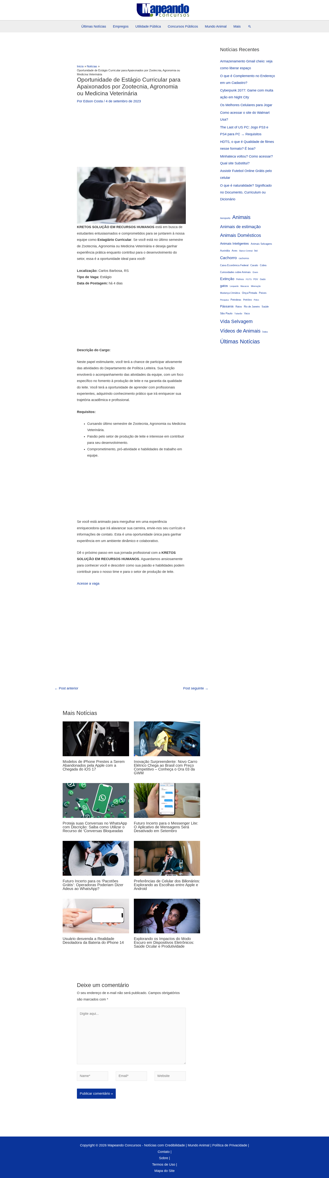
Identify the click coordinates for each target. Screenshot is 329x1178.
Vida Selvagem (236, 321)
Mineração (256, 286)
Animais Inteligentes (234, 243)
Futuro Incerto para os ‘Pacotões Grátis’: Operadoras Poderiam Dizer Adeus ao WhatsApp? (93, 885)
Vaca (247, 313)
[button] (249, 26)
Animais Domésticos (240, 235)
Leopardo (234, 286)
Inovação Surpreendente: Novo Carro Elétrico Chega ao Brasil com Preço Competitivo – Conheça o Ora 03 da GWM (165, 767)
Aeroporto (225, 218)
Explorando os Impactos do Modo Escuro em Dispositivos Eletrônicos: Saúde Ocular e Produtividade (164, 942)
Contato (164, 1152)
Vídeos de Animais (240, 331)
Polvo (256, 300)
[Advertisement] (131, 138)
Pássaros (227, 306)
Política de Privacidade (229, 1145)
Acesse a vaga (88, 583)
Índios (265, 332)
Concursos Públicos (183, 26)
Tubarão (238, 313)
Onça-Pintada (249, 292)
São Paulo (226, 313)
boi (256, 250)
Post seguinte (195, 688)
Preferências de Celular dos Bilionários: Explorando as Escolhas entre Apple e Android (167, 885)
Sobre (163, 1158)
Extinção (227, 279)
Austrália (225, 250)
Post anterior (66, 688)
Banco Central (245, 251)
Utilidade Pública (148, 26)
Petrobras (236, 299)
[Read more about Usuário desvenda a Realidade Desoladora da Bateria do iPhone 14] (96, 916)
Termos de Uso (163, 1164)
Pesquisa (224, 300)
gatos (224, 286)
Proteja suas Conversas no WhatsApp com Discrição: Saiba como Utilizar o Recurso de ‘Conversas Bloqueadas (95, 827)
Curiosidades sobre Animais (235, 272)
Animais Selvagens (261, 243)
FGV (255, 279)
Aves (234, 250)
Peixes (263, 293)
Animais (241, 217)
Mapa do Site (164, 1171)
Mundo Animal (216, 26)
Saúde (265, 306)
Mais (237, 26)
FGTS (249, 279)
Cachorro (228, 257)
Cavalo (254, 265)
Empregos (121, 26)
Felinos (240, 279)
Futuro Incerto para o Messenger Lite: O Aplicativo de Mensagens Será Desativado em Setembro (166, 827)
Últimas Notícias (93, 26)
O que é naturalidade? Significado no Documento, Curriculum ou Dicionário (246, 192)
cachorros (244, 258)
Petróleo (247, 299)
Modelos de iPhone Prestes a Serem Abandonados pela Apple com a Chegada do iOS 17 (94, 765)
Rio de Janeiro (252, 306)
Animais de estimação (240, 226)
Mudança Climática (230, 293)
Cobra (263, 265)
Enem (255, 272)
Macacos (244, 286)
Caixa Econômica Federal (234, 265)
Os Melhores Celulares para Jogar (246, 105)
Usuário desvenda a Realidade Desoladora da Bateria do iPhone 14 (93, 941)
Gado (263, 279)
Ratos (239, 306)
